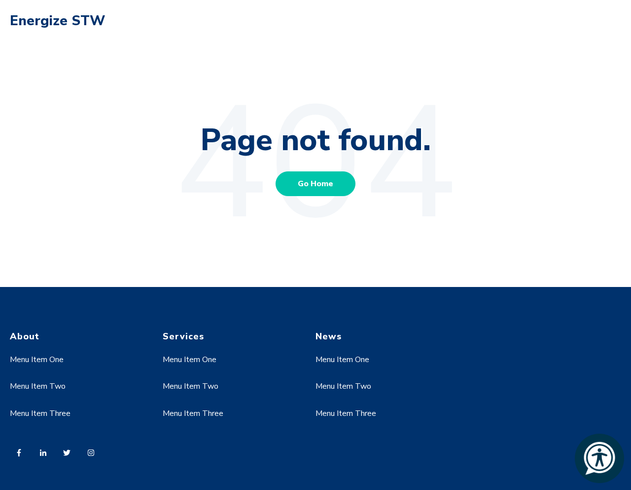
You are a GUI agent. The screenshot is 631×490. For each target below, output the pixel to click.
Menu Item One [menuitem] (37, 359)
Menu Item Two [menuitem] (38, 386)
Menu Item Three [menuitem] (40, 413)
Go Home (315, 183)
